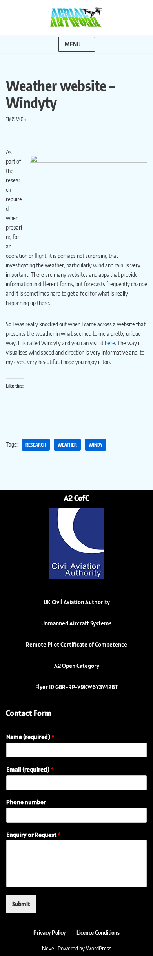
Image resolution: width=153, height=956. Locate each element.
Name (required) (30, 737)
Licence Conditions (98, 932)
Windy (95, 444)
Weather (67, 444)
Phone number (26, 802)
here (110, 342)
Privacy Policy (49, 932)
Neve (48, 948)
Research (36, 444)
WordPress (98, 948)
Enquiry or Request (33, 834)
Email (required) (30, 769)
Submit (21, 904)
